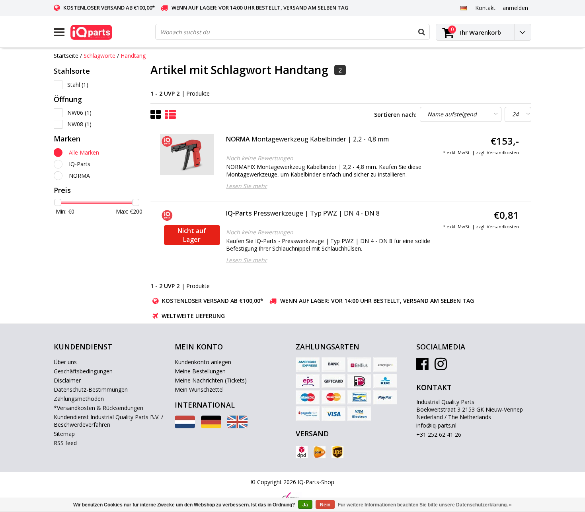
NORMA (79, 175)
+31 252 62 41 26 (438, 434)
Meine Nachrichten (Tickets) (211, 380)
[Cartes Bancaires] (385, 364)
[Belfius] (359, 364)
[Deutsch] (463, 7)
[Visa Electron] (359, 413)
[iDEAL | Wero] (359, 381)
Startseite (66, 55)
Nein (325, 505)
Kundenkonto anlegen (203, 362)
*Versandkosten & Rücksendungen (98, 408)
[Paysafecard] (308, 413)
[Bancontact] (359, 397)
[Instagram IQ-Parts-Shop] (441, 367)
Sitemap (64, 433)
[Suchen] (421, 32)
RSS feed (65, 443)
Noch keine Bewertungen (259, 158)
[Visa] (333, 413)
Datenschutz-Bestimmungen (91, 389)
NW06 (79, 112)
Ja (305, 505)
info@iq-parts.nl (436, 425)
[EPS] (308, 381)
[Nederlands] (185, 426)
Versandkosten (503, 152)
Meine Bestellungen (200, 371)
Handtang (133, 55)
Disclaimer (67, 380)
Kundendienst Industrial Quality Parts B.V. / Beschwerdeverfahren (108, 420)
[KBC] (385, 381)
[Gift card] (333, 381)
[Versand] (302, 452)
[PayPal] (385, 397)
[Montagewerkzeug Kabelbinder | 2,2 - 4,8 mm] (187, 154)
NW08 (79, 124)
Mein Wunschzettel (199, 389)
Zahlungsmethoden (79, 398)
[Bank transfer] (333, 364)
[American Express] (308, 364)
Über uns (65, 362)
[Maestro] (308, 397)
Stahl (77, 84)
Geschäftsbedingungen (83, 371)
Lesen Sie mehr (246, 186)
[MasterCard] (333, 397)
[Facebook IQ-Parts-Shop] (422, 367)
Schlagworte (99, 55)
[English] (237, 426)
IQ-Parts (79, 164)
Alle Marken (84, 152)
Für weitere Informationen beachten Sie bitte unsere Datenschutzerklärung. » (425, 505)
